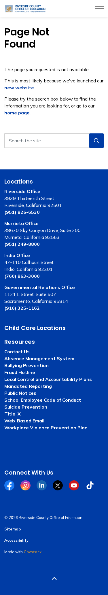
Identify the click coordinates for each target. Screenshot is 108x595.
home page (17, 113)
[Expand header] (99, 8)
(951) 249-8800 (22, 244)
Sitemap (12, 529)
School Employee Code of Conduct (42, 400)
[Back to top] (54, 578)
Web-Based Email (24, 421)
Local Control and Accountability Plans (48, 379)
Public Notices (20, 393)
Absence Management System (39, 358)
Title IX (12, 414)
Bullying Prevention (26, 365)
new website (19, 87)
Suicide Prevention (25, 407)
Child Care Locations (35, 328)
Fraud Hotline (19, 372)
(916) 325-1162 (22, 308)
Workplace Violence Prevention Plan (46, 427)
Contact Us (17, 351)
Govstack (32, 551)
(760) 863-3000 (22, 276)
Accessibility (16, 540)
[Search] (96, 140)
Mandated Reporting (28, 386)
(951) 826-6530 (22, 212)
